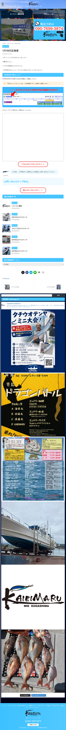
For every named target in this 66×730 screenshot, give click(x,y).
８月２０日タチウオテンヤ (20, 228)
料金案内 (48, 705)
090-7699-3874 (34, 721)
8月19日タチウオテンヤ (19, 240)
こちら (26, 110)
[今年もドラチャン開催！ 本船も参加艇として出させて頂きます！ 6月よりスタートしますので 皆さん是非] (33, 469)
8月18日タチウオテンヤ (19, 251)
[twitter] (23, 272)
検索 (58, 295)
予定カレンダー (41, 705)
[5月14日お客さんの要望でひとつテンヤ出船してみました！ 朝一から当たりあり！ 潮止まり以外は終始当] (33, 661)
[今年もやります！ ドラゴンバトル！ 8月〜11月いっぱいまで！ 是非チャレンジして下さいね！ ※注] (33, 405)
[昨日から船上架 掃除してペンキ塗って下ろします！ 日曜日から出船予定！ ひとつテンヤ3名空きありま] (33, 533)
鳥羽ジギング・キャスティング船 (33, 718)
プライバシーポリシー (34, 707)
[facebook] (27, 272)
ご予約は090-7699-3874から (31, 164)
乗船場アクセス (32, 705)
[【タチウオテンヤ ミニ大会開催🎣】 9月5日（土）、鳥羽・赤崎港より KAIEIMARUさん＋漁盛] (33, 341)
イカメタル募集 (17, 206)
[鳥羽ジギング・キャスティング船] (33, 4)
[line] (35, 272)
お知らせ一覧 (55, 705)
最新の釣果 (6, 278)
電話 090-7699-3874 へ (31, 190)
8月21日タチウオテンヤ (19, 217)
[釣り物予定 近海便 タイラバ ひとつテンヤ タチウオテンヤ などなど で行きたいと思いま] (33, 597)
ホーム (4, 705)
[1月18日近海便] (31, 272)
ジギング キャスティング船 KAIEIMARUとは (17, 705)
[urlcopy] (43, 272)
